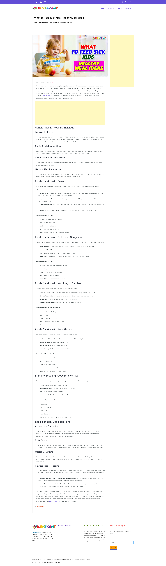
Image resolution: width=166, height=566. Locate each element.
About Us (111, 8)
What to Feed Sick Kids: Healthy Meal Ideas (61, 22)
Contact (128, 8)
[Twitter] (37, 2)
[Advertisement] (70, 113)
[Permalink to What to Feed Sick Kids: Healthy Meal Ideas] (70, 77)
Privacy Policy (36, 562)
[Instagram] (45, 2)
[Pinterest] (41, 2)
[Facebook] (33, 2)
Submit (113, 548)
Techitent (87, 560)
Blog (120, 8)
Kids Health (45, 22)
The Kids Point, (46, 96)
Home (102, 8)
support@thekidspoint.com (126, 2)
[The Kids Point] (45, 8)
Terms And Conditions (47, 562)
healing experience (54, 501)
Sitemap (57, 562)
